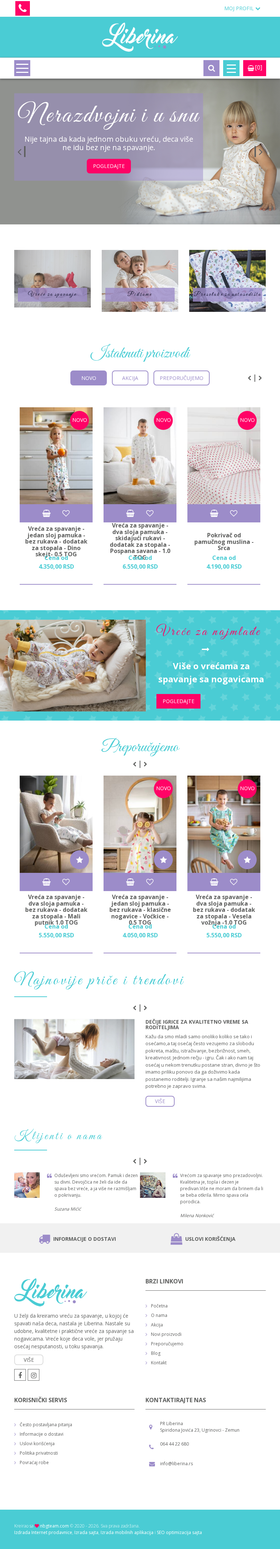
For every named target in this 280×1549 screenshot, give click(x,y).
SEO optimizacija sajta (179, 1532)
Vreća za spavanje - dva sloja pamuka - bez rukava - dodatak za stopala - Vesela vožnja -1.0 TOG (224, 910)
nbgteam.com (54, 1526)
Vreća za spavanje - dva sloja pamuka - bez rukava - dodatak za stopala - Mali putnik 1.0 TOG (56, 910)
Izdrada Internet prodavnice (43, 1532)
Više (160, 1101)
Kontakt (159, 1363)
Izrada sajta (86, 1532)
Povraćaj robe (34, 1462)
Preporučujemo (167, 1344)
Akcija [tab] (130, 377)
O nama (159, 1315)
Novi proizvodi (166, 1334)
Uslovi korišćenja (210, 1238)
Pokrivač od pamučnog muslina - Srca (224, 542)
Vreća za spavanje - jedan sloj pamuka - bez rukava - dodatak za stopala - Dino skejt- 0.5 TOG (56, 542)
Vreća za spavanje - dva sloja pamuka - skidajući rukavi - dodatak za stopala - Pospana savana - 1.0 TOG (140, 541)
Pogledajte (109, 165)
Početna (159, 1306)
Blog (155, 1353)
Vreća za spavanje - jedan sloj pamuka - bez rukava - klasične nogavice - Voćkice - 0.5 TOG (140, 910)
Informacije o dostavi (84, 1238)
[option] (140, 151)
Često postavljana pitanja (46, 1424)
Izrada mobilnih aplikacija (127, 1532)
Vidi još (52, 278)
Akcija (157, 1325)
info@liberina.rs (176, 1463)
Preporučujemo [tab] (181, 377)
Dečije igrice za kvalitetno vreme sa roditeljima (196, 1024)
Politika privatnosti (39, 1453)
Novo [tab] (88, 377)
